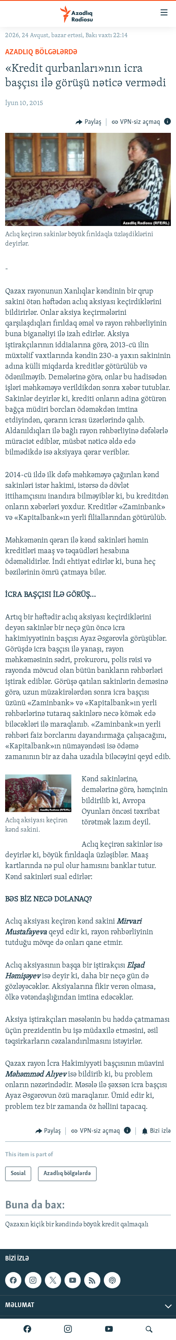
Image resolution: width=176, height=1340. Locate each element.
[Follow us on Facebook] (13, 1280)
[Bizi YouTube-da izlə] (109, 1329)
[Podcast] (112, 1280)
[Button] (88, 122)
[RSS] (92, 1280)
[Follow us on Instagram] (33, 1280)
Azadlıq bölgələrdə (41, 52)
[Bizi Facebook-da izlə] (27, 1329)
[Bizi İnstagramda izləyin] (68, 1329)
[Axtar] (149, 1329)
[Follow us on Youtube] (73, 1280)
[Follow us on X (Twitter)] (53, 1280)
